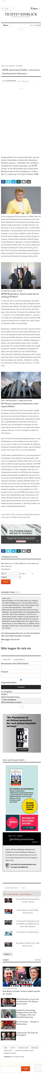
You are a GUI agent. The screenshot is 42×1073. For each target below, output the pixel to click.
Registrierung (19, 659)
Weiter (6, 582)
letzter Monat (25, 894)
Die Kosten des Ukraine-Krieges (28, 932)
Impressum (34, 1047)
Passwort (4, 672)
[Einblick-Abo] (22, 789)
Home (5, 1047)
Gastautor (11, 80)
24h (4, 894)
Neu (23, 888)
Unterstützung (23, 1047)
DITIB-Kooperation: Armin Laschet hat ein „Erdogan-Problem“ (20, 295)
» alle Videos (37, 960)
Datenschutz (8, 1050)
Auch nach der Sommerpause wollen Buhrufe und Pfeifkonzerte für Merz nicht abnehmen (28, 924)
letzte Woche (13, 894)
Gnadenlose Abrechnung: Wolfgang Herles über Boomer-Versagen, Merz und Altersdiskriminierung (26, 1013)
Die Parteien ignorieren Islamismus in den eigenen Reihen (19, 405)
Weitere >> (7, 954)
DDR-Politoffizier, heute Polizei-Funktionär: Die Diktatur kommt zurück (27, 1001)
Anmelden (7, 659)
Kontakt (12, 1047)
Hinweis (7, 628)
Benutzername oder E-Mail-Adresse (14, 664)
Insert (25, 1068)
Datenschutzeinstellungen (24, 1050)
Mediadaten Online (10, 1053)
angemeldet (14, 633)
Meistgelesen (11, 888)
